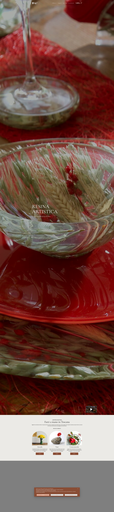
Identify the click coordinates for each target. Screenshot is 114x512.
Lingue (80, 0)
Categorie (59, 3)
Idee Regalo (65, 3)
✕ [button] (77, 488)
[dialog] (57, 492)
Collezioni (54, 3)
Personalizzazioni (71, 3)
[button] (76, 3)
